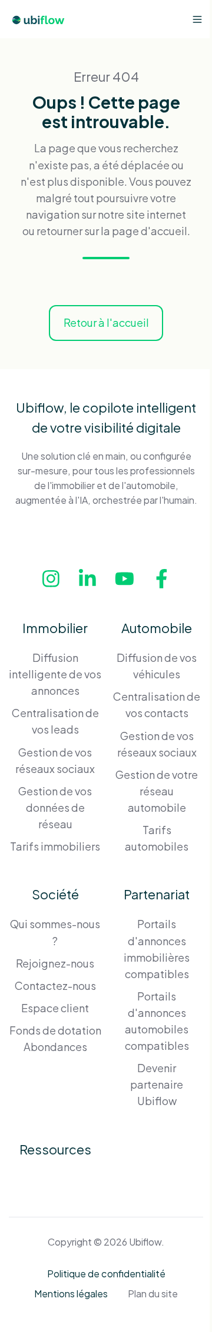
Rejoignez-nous (55, 963)
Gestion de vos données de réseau (55, 807)
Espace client (55, 1008)
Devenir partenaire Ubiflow (156, 1084)
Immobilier (55, 628)
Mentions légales (71, 1293)
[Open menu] (197, 19)
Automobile (156, 628)
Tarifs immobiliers (55, 846)
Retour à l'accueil (106, 322)
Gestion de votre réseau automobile (156, 791)
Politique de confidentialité (106, 1273)
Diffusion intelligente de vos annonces (55, 674)
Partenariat (157, 894)
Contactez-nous (55, 985)
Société (55, 894)
